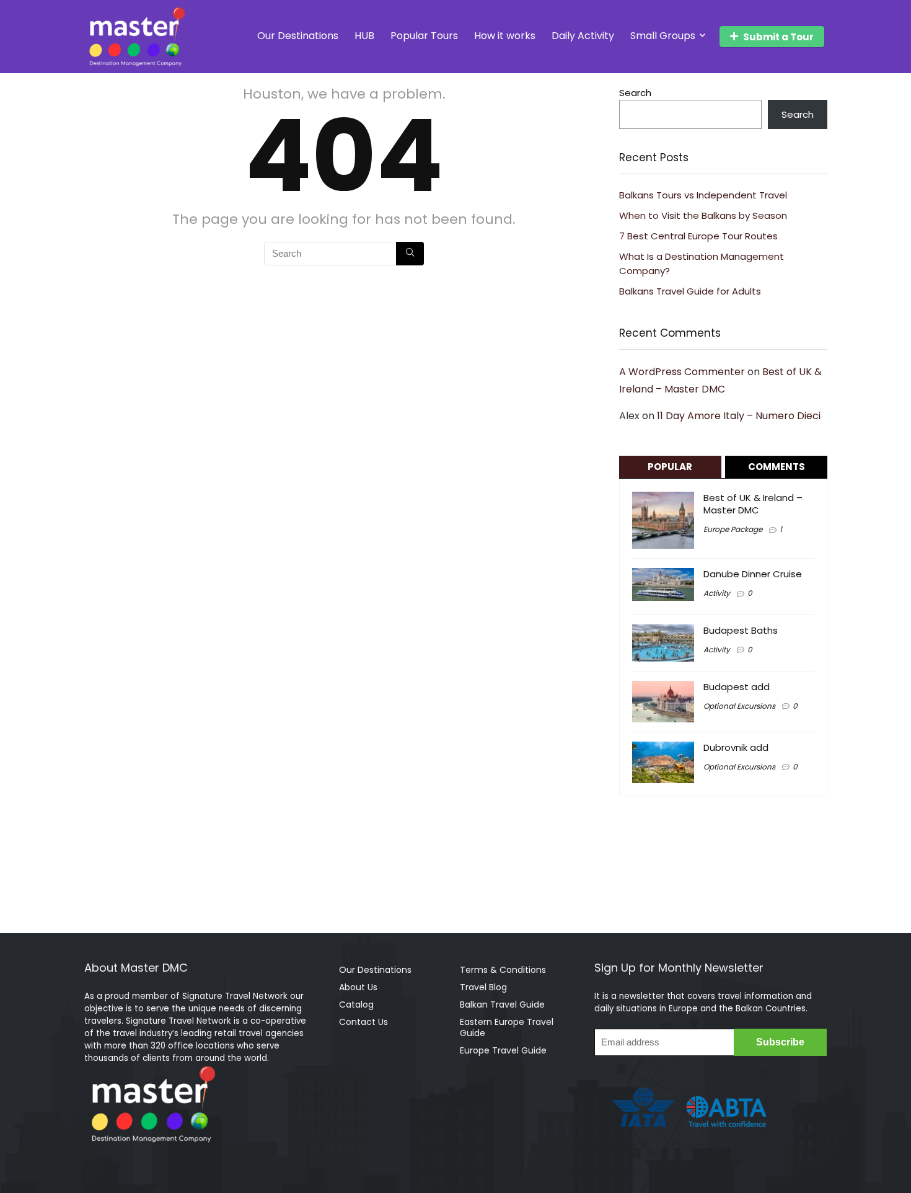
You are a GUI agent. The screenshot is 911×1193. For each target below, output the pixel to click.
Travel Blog (483, 987)
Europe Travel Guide (503, 1050)
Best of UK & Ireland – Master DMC (753, 504)
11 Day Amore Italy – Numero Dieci (739, 416)
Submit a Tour (778, 36)
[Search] (410, 253)
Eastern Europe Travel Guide (506, 1027)
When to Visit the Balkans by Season (703, 215)
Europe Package (732, 529)
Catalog (356, 1004)
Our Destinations (297, 36)
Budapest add (736, 686)
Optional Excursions (739, 706)
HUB (364, 36)
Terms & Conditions (503, 970)
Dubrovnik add (735, 747)
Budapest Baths (740, 630)
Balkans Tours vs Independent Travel (703, 195)
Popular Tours (424, 36)
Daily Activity (583, 36)
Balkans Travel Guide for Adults (690, 291)
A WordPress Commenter (682, 372)
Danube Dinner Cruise (752, 573)
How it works (504, 36)
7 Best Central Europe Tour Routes (698, 235)
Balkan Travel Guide (502, 1004)
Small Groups (662, 36)
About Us (358, 987)
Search (635, 92)
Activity (716, 593)
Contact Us (363, 1022)
